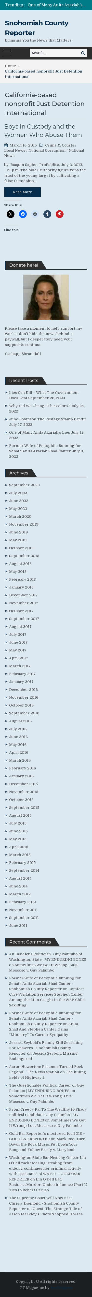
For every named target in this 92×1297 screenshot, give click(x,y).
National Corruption (47, 150)
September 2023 (24, 485)
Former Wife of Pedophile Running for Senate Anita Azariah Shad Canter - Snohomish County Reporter (45, 983)
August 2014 (20, 878)
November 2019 (24, 524)
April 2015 (18, 847)
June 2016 (18, 737)
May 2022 (18, 508)
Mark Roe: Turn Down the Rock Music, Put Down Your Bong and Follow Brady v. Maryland (47, 1144)
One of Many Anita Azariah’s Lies (59, 5)
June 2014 (18, 886)
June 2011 (18, 925)
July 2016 (17, 729)
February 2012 (22, 902)
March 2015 (20, 855)
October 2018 (21, 548)
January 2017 (21, 681)
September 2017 (24, 619)
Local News (14, 150)
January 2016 (21, 776)
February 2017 (22, 674)
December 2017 (23, 595)
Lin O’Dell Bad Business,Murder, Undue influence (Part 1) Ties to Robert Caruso (48, 1184)
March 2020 (20, 516)
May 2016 (17, 744)
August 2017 (20, 626)
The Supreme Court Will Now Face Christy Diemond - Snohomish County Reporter (44, 1203)
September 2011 (24, 917)
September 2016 (24, 713)
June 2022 (18, 501)
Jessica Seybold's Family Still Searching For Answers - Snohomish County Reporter (46, 1048)
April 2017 (18, 658)
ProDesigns (61, 1287)
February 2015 (22, 862)
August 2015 (20, 815)
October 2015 (21, 799)
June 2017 (18, 642)
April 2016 (18, 752)
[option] (57, 5)
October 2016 (21, 705)
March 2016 (20, 760)
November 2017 (23, 603)
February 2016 (22, 768)
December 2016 (23, 689)
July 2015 (17, 823)
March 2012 (20, 894)
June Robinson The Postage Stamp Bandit (47, 419)
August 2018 (20, 563)
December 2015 (23, 784)
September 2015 (24, 807)
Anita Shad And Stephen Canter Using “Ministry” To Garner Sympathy (43, 1029)
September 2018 (24, 556)
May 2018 (17, 571)
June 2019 (18, 532)
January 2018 (21, 587)
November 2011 (23, 910)
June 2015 (18, 831)
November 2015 (23, 792)
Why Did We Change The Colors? (39, 406)
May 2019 (18, 540)
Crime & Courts (59, 145)
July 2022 (18, 493)
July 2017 (17, 634)
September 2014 (24, 870)
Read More (22, 192)
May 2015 (17, 839)
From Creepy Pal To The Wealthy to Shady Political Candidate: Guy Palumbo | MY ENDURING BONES (48, 1114)
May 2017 (17, 650)
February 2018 (22, 579)
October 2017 (21, 611)
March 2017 (20, 666)
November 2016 (23, 697)
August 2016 (20, 721)
